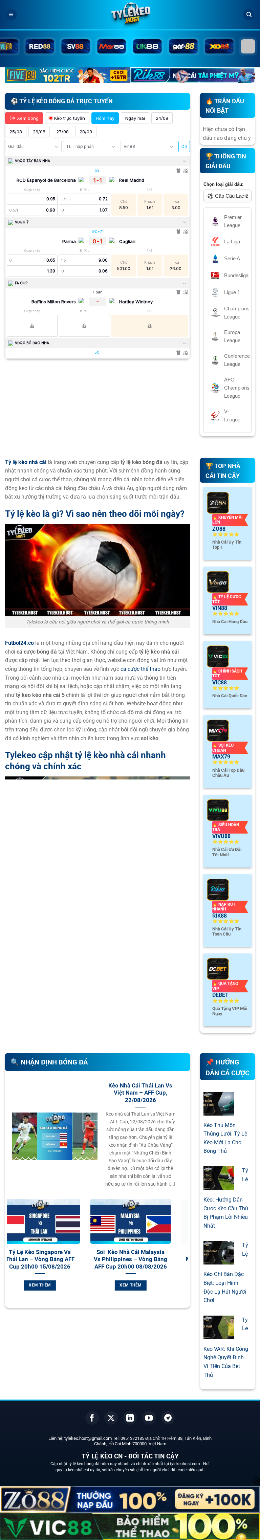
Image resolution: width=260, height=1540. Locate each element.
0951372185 (132, 1438)
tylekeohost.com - (186, 1463)
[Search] (248, 14)
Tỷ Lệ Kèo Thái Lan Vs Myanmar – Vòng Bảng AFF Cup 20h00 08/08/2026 (57, 1259)
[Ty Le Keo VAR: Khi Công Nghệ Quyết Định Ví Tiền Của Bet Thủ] (218, 1335)
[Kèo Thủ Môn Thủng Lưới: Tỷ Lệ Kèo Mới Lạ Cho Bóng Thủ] (218, 1111)
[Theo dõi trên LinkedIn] (130, 1418)
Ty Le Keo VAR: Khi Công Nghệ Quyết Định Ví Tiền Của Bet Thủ (225, 1347)
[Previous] (10, 1256)
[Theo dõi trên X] (111, 1418)
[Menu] (11, 14)
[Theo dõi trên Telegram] (168, 1418)
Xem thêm (58, 1285)
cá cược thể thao (140, 669)
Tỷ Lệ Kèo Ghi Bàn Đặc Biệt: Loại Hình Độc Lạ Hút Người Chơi (225, 1272)
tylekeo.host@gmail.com (88, 1438)
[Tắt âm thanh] (184, 146)
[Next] (184, 1256)
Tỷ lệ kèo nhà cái (25, 462)
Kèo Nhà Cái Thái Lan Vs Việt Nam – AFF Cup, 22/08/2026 (140, 1092)
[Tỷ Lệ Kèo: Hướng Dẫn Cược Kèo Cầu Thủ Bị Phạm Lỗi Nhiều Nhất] (218, 1185)
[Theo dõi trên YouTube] (149, 1418)
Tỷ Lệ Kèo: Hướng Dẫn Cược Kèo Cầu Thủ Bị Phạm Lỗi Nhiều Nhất (225, 1198)
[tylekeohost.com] (130, 15)
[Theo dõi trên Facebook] (92, 1418)
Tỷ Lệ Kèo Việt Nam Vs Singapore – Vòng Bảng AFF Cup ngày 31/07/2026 (148, 1259)
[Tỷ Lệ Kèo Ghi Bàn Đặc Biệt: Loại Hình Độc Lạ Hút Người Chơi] (218, 1260)
